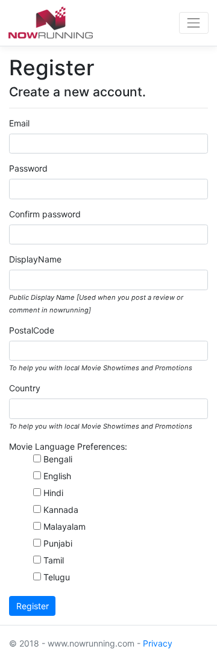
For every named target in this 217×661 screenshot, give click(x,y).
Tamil (53, 560)
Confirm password (45, 214)
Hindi (53, 493)
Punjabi (57, 543)
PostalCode (31, 330)
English (57, 476)
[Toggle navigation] (194, 22)
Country (24, 388)
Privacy (157, 643)
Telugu (56, 577)
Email (19, 123)
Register (32, 606)
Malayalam (64, 526)
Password (28, 168)
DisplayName (35, 259)
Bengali (57, 459)
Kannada (60, 509)
